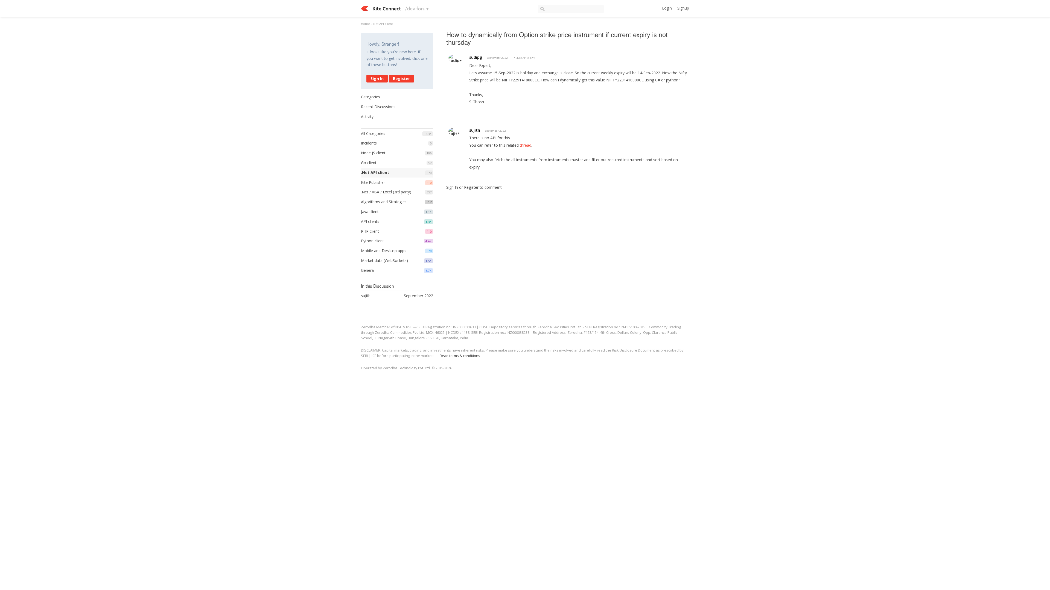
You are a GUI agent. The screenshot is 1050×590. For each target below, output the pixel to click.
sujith (474, 130)
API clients (370, 221)
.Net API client (375, 172)
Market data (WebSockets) (384, 260)
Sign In (377, 78)
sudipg (475, 57)
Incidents (369, 143)
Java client (370, 211)
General (368, 270)
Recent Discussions (378, 106)
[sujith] (454, 131)
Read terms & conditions (460, 355)
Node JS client (373, 152)
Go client (369, 162)
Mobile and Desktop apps (383, 250)
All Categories (373, 133)
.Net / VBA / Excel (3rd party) (386, 191)
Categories (370, 96)
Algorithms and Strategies (384, 201)
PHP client (370, 231)
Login (667, 8)
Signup (683, 8)
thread (525, 145)
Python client (372, 240)
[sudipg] (455, 58)
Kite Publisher (373, 182)
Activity (367, 116)
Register (401, 78)
